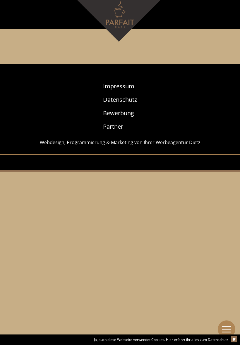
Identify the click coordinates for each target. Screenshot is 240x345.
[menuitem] (120, 86)
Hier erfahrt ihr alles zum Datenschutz (197, 339)
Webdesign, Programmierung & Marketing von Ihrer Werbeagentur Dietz (120, 142)
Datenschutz (120, 100)
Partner (113, 126)
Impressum (118, 86)
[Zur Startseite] (120, 26)
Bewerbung (118, 113)
